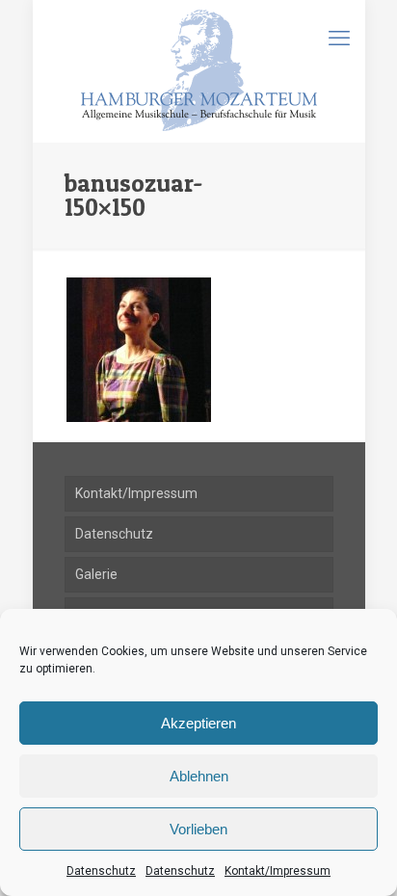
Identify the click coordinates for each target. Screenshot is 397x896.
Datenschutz (101, 871)
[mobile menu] (339, 38)
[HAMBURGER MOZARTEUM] (199, 71)
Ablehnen (199, 776)
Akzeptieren (198, 723)
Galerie (96, 574)
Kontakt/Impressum (278, 871)
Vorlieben (198, 829)
